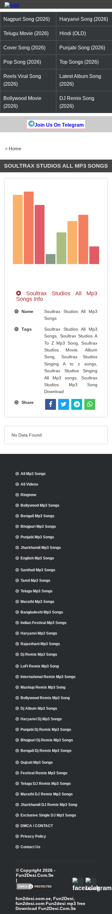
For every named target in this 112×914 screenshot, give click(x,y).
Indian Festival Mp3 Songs (44, 623)
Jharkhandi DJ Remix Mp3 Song (49, 805)
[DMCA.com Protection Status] (35, 889)
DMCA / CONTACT (37, 826)
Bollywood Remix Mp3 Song (45, 698)
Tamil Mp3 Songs (35, 580)
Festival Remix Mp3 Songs (44, 773)
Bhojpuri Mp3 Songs (38, 526)
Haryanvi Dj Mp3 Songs (41, 719)
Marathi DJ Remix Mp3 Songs (47, 794)
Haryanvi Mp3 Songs (39, 633)
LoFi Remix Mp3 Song (40, 666)
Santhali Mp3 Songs (38, 570)
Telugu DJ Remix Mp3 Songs (46, 783)
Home (15, 148)
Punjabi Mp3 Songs (37, 537)
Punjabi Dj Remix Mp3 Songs (46, 729)
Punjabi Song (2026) (82, 47)
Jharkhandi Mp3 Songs (41, 547)
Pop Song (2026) (22, 62)
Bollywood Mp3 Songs (40, 505)
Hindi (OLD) (72, 33)
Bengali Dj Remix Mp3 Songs (46, 751)
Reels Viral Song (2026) (22, 80)
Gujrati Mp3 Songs (37, 762)
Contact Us (30, 847)
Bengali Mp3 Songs (37, 516)
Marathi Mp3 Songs (37, 602)
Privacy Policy (33, 836)
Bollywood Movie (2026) (22, 102)
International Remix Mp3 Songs (48, 677)
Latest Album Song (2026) (80, 80)
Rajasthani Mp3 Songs (40, 644)
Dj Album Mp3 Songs (39, 708)
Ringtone (28, 495)
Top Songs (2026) (79, 62)
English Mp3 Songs (37, 558)
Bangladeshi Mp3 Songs (42, 612)
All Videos (29, 484)
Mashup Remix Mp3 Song (43, 687)
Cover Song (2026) (24, 47)
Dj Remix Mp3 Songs (39, 654)
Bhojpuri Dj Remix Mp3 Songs (47, 740)
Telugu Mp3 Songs (37, 591)
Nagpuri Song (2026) (26, 19)
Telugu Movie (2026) (26, 33)
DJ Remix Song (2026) (76, 102)
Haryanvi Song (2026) (83, 19)
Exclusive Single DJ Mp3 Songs (48, 815)
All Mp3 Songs (33, 474)
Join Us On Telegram (59, 125)
